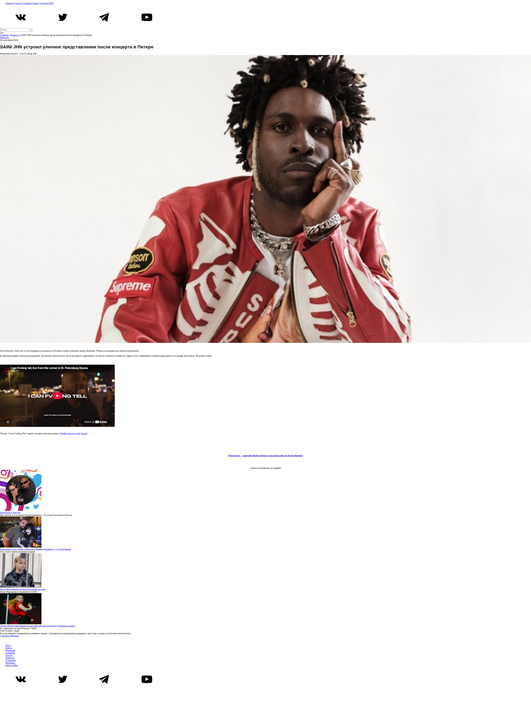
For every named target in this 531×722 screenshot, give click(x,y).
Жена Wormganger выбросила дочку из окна (22, 589)
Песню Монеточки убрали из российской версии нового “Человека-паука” (37, 626)
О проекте (11, 660)
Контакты (10, 663)
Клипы (36, 3)
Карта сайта (12, 665)
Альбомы (27, 3)
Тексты (18, 3)
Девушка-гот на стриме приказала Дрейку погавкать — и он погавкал (35, 549)
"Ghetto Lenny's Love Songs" (73, 433)
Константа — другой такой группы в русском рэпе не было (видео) (265, 456)
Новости (10, 3)
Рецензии (10, 650)
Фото (8, 645)
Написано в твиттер (10, 512)
